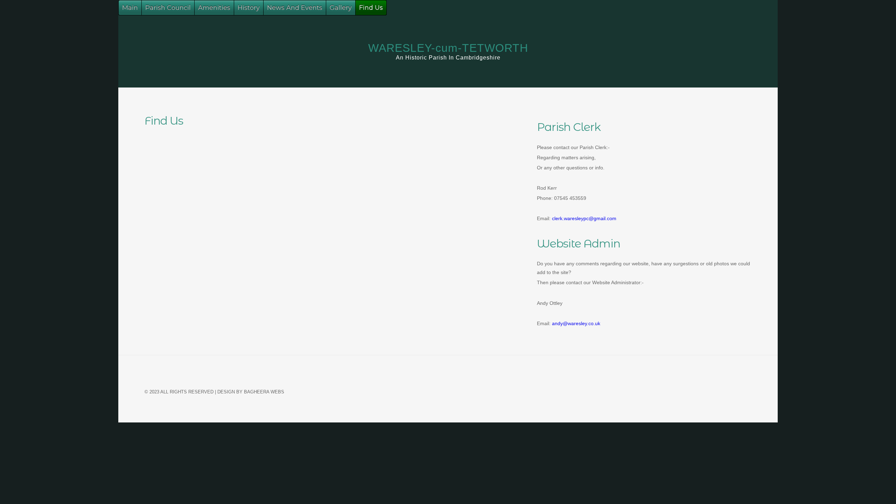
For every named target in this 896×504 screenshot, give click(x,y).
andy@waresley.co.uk (575, 323)
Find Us (371, 8)
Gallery (341, 8)
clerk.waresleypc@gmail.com (584, 218)
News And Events (294, 8)
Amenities (214, 8)
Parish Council (168, 8)
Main (130, 8)
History (249, 8)
